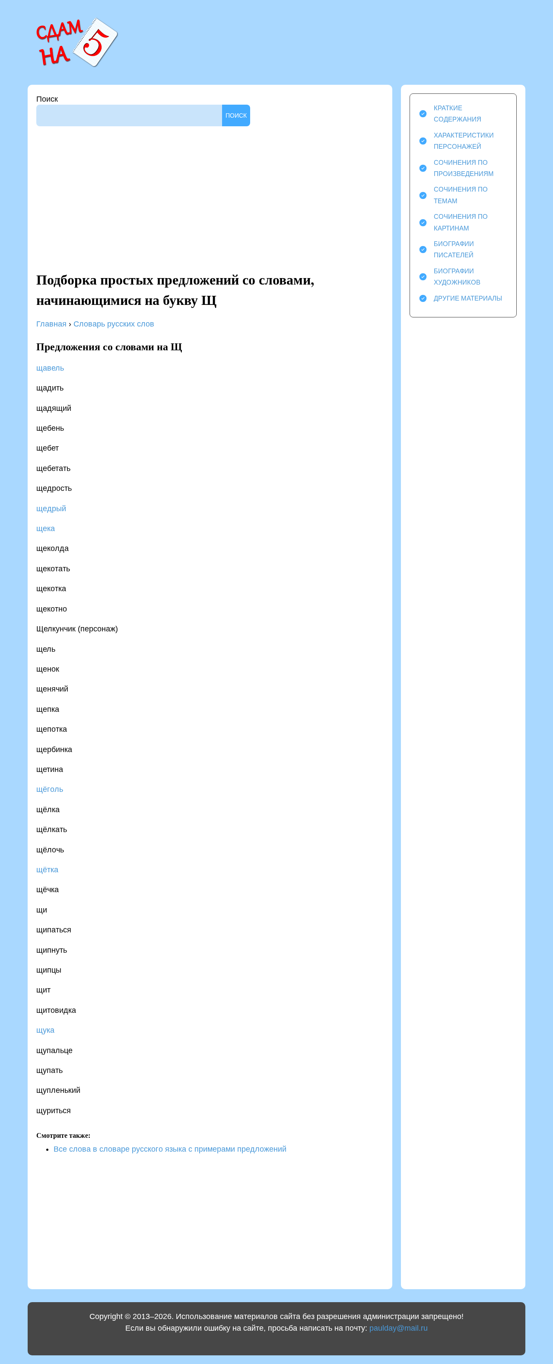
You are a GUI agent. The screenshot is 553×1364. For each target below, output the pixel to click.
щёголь (49, 789)
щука (45, 1030)
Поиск (47, 99)
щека (45, 528)
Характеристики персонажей (464, 140)
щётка (47, 869)
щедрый (51, 508)
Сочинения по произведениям (464, 168)
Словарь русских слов (112, 324)
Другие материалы (468, 298)
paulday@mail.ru (398, 1328)
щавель (50, 368)
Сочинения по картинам (461, 222)
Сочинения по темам (461, 195)
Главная (51, 324)
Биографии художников (457, 276)
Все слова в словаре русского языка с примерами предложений (170, 1149)
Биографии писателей (454, 249)
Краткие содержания (457, 113)
